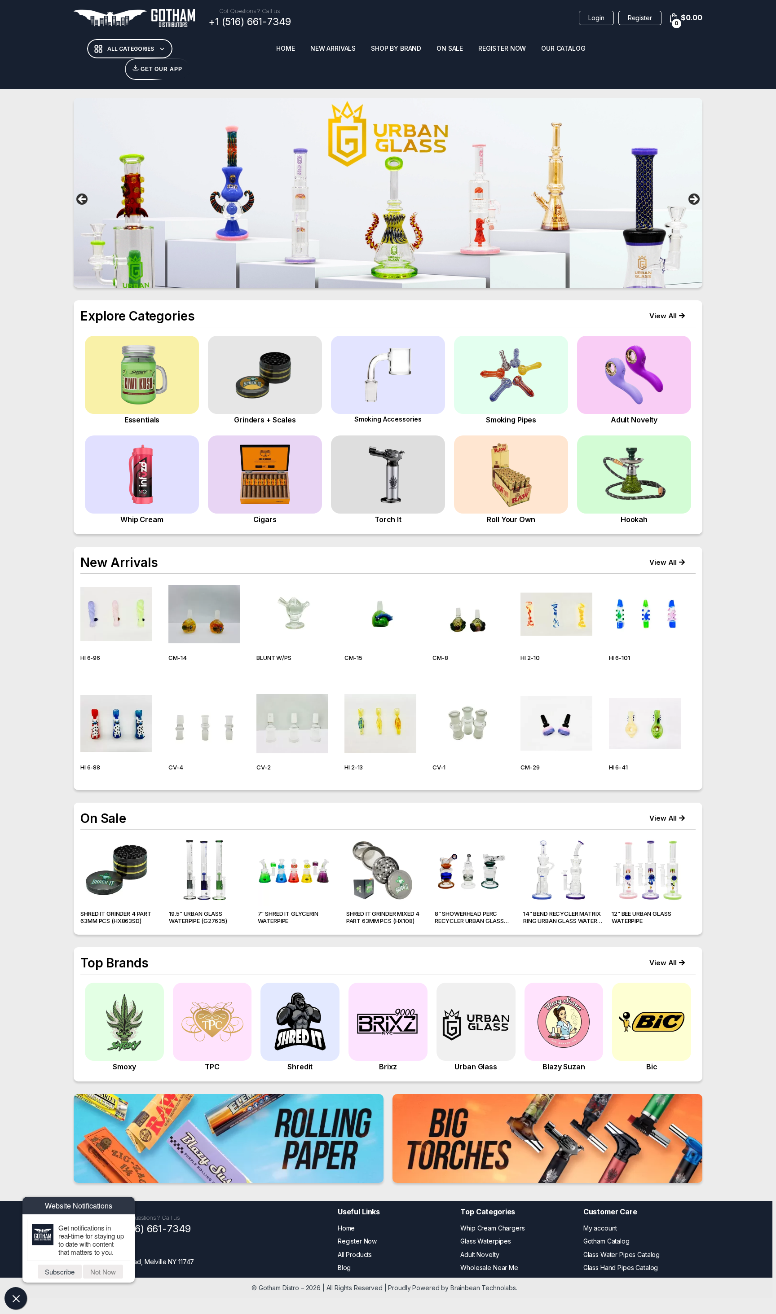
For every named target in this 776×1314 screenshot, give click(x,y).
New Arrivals (333, 48)
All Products (355, 1254)
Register (640, 18)
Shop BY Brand (396, 48)
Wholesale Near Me (489, 1267)
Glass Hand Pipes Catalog (620, 1267)
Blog (344, 1267)
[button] (667, 316)
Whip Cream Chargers (492, 1228)
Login (596, 18)
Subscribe (60, 1271)
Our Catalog (563, 48)
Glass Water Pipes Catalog (621, 1254)
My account (600, 1228)
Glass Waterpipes (485, 1241)
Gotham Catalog (606, 1241)
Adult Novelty (479, 1254)
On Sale (449, 48)
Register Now (502, 48)
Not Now (103, 1271)
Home (285, 48)
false (82, 200)
